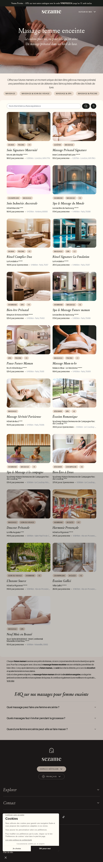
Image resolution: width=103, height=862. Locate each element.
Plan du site (8, 852)
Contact (9, 803)
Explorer (10, 790)
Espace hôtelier (49, 769)
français (54, 777)
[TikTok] (63, 817)
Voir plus (10, 681)
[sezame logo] (51, 12)
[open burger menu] (10, 12)
